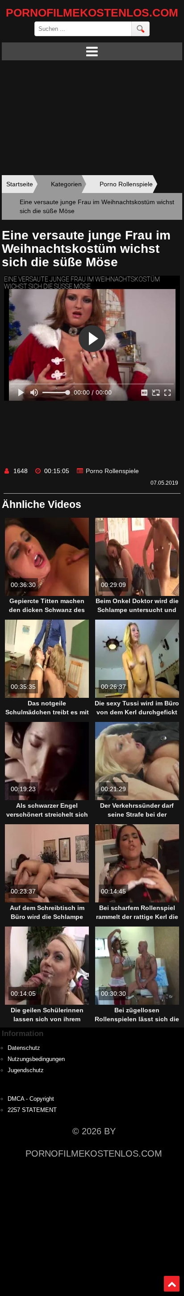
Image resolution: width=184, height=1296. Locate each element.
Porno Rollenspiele (112, 470)
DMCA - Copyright (31, 1099)
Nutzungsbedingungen (36, 1059)
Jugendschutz (26, 1070)
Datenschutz (24, 1048)
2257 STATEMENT (32, 1110)
